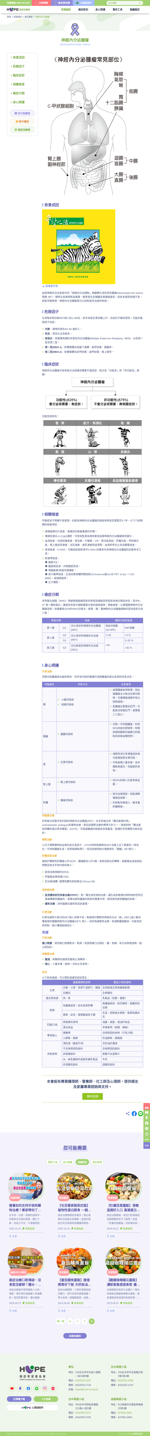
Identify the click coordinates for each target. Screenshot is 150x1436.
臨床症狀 (19, 75)
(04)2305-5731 (83, 1413)
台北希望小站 (119, 1366)
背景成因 (19, 57)
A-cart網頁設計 (135, 1433)
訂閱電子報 (19, 1399)
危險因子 (19, 66)
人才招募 (46, 1399)
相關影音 (82, 1162)
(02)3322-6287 (83, 1380)
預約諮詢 (92, 1096)
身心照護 (19, 102)
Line (140, 1113)
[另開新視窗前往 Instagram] (44, 1388)
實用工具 (52, 1162)
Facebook (134, 1113)
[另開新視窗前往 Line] (36, 1388)
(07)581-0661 (125, 1413)
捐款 (147, 1108)
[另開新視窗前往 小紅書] (53, 1388)
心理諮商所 (37, 1407)
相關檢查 (19, 84)
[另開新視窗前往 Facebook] (28, 1388)
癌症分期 (19, 93)
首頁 (9, 17)
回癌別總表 (75, 1336)
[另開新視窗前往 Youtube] (12, 1388)
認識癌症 (18, 17)
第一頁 (60, 1321)
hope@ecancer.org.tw (86, 1389)
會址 (71, 1366)
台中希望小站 (76, 1399)
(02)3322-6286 (125, 1380)
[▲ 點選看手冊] (78, 246)
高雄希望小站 (119, 1399)
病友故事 (97, 1162)
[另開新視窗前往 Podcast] (20, 1388)
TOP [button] (147, 1145)
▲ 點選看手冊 (50, 286)
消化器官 (28, 17)
